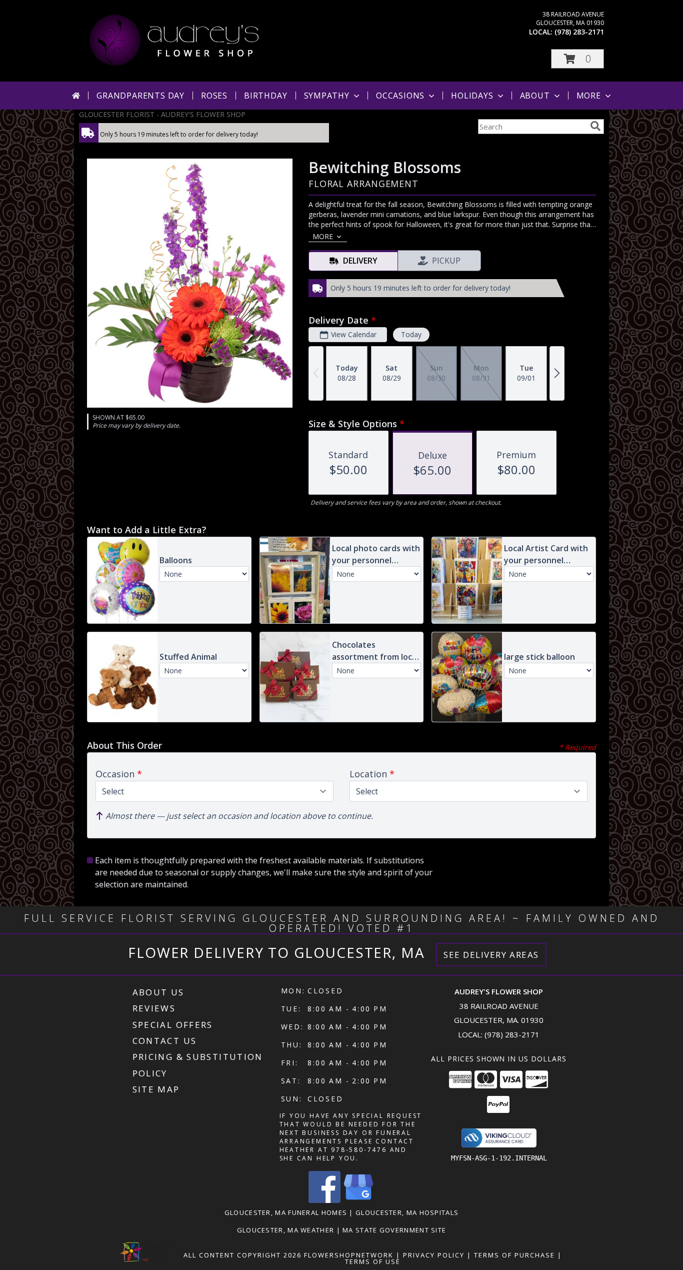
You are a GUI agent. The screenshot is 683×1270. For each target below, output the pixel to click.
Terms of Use (372, 1261)
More (588, 95)
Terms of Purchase (514, 1254)
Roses (214, 95)
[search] (596, 126)
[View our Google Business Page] (358, 1200)
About (535, 95)
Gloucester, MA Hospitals (407, 1212)
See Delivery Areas (491, 954)
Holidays (472, 95)
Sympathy (327, 95)
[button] (577, 59)
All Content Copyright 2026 (243, 1254)
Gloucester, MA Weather (285, 1229)
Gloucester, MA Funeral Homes (285, 1212)
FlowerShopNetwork (349, 1254)
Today (411, 334)
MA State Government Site (394, 1229)
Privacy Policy (433, 1254)
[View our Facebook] (324, 1200)
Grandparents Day (140, 95)
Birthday (265, 95)
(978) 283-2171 (579, 32)
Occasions (400, 95)
